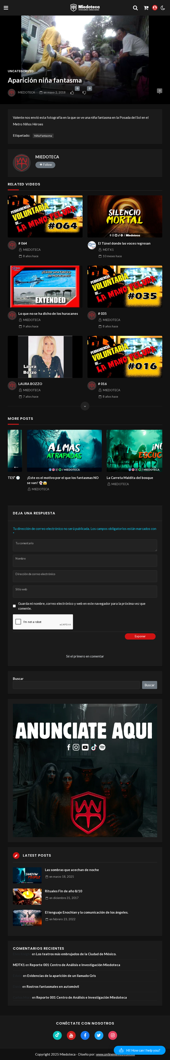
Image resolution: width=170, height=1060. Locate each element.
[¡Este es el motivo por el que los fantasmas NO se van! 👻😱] (45, 451)
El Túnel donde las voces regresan (124, 243)
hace (30, 256)
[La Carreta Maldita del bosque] (124, 451)
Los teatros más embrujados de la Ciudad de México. (76, 954)
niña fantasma (43, 135)
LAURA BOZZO (30, 384)
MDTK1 (19, 965)
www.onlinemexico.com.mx (115, 1054)
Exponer (140, 636)
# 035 (102, 313)
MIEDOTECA (26, 92)
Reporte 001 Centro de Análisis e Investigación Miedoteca (75, 965)
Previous (16, 465)
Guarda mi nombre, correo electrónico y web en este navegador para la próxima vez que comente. (81, 606)
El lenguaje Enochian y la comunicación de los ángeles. (86, 912)
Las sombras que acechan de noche (72, 870)
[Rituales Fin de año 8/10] (27, 897)
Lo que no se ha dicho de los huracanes (48, 313)
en (55, 92)
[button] (140, 1050)
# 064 (22, 243)
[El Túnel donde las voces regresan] (124, 216)
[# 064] (45, 216)
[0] (72, 92)
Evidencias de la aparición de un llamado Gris (61, 976)
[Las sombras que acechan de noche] (27, 875)
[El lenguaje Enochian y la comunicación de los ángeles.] (27, 918)
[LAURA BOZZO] (45, 357)
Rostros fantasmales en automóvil (53, 986)
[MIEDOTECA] (22, 163)
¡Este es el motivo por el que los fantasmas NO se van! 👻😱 (43, 480)
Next (154, 465)
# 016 (102, 384)
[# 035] (124, 287)
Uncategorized (21, 71)
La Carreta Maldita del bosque (110, 478)
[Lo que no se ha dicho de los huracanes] (45, 287)
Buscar (18, 679)
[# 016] (124, 357)
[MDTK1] (91, 245)
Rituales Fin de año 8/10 (63, 891)
